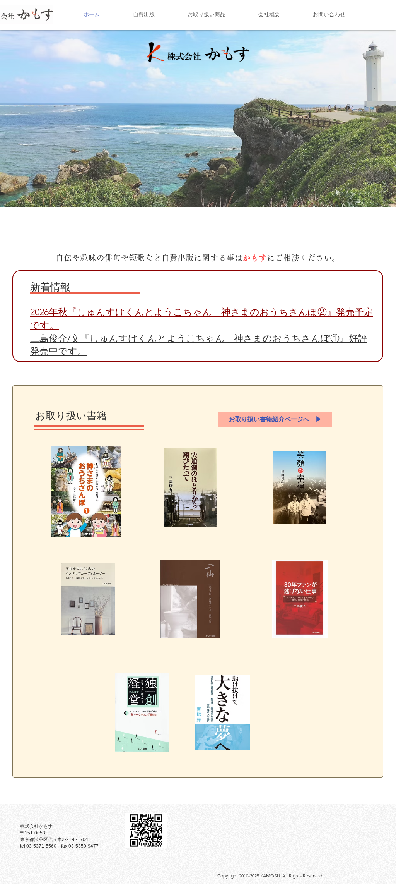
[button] (198, 113)
